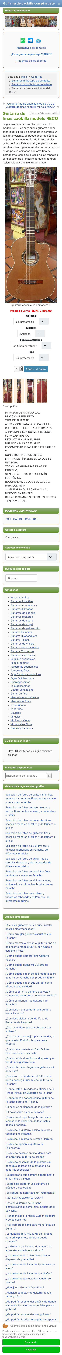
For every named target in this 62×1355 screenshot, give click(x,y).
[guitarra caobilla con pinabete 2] (19, 390)
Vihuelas (15, 716)
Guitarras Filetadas (21, 609)
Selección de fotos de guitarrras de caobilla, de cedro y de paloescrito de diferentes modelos (28, 862)
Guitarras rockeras (21, 616)
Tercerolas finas (20, 670)
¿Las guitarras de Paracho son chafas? (28, 1273)
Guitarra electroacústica (24, 647)
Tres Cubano (18, 705)
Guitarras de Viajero (22, 643)
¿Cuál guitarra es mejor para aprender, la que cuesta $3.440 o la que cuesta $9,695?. (30, 1040)
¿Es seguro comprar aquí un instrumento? (30, 1192)
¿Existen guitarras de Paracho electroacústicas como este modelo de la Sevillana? (30, 1206)
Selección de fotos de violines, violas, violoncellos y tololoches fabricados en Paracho (29, 884)
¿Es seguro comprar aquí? (26, 54)
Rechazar (31, 1349)
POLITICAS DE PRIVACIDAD (21, 519)
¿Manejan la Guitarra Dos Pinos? (24, 1287)
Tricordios (16, 708)
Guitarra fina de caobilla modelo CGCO (31, 103)
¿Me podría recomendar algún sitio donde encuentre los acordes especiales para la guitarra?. (30, 1305)
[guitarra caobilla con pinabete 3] (31, 390)
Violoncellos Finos (21, 724)
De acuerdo (31, 1342)
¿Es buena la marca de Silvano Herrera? (29, 1138)
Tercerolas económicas (24, 666)
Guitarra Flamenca (21, 632)
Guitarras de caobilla (22, 612)
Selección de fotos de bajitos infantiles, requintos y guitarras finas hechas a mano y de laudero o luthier (30, 798)
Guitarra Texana (20, 639)
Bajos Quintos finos (22, 678)
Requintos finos (19, 662)
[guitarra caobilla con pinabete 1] (31, 234)
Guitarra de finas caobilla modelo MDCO (30, 106)
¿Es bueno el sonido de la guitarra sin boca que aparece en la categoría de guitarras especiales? (28, 1165)
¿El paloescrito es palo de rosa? (24, 1112)
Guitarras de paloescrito (25, 628)
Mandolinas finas (20, 701)
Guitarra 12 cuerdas (22, 651)
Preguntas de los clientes (31, 60)
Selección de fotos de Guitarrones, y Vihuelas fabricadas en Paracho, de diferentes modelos (27, 849)
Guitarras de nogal (21, 624)
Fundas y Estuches (21, 728)
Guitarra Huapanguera (23, 635)
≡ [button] (59, 3)
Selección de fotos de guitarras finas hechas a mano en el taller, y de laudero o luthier (30, 836)
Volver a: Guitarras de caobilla (45, 113)
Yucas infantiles (19, 597)
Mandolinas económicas (24, 697)
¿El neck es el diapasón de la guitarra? (28, 1106)
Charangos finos (20, 682)
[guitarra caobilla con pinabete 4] (8, 390)
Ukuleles (15, 712)
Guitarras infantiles (21, 601)
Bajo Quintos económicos (25, 674)
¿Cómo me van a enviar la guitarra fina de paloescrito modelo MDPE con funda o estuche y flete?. (30, 946)
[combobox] (21, 578)
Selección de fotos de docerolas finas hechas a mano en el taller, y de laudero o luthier (30, 824)
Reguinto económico (22, 659)
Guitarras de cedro (21, 620)
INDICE (47, 54)
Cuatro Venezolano (22, 689)
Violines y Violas (20, 720)
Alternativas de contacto (31, 47)
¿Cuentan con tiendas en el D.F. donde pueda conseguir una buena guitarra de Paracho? (29, 1080)
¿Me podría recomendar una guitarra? (28, 1314)
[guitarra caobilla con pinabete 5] (42, 390)
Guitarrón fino (18, 693)
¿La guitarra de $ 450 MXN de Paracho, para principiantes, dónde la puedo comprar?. (29, 1237)
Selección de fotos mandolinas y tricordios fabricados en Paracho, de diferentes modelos (27, 897)
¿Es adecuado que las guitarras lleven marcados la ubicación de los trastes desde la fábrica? (28, 1121)
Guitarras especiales (22, 655)
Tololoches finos (20, 685)
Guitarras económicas (23, 605)
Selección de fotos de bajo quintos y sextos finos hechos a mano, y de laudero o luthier (30, 811)
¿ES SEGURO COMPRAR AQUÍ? (24, 1197)
